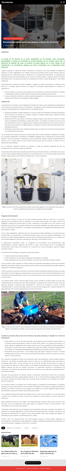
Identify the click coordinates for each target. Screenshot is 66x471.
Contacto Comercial (44, 468)
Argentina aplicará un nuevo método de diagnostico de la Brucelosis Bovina (48, 452)
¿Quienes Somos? (20, 468)
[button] (64, 2)
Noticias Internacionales (13, 38)
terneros (35, 428)
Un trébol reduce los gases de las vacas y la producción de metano (10, 452)
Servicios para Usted (32, 468)
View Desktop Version (34, 462)
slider (26, 428)
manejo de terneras (14, 428)
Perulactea (7, 2)
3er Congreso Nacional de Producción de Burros (29, 452)
